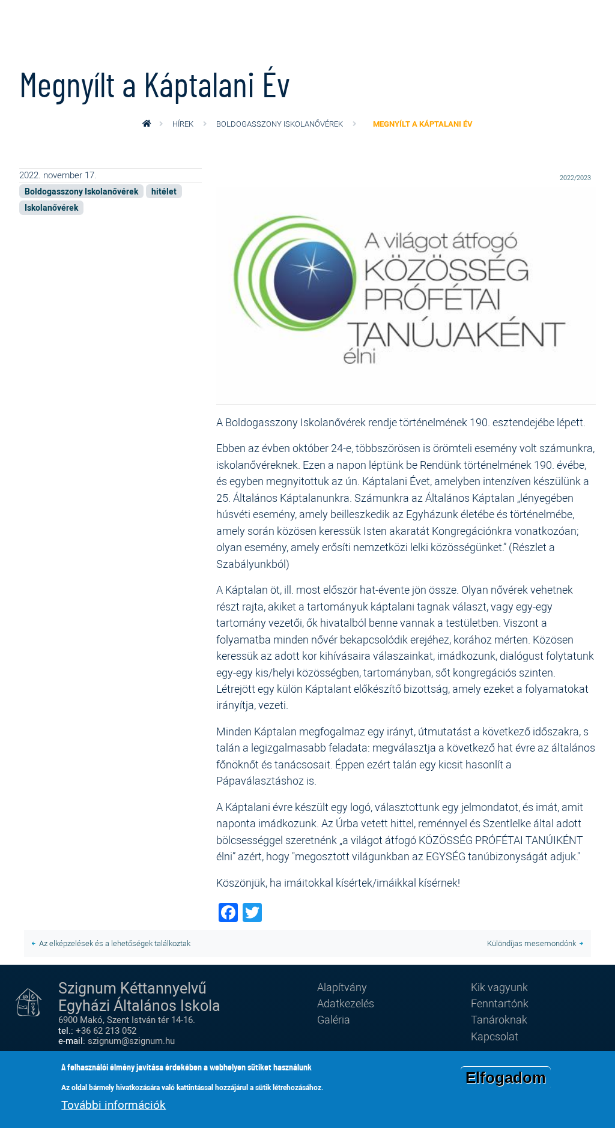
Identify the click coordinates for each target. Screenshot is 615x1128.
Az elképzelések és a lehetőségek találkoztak (114, 943)
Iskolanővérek (51, 207)
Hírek (182, 123)
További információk (113, 1104)
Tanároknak (499, 1019)
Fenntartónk (500, 1003)
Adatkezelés (345, 1003)
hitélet (164, 191)
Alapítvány (342, 987)
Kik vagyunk (499, 987)
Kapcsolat (494, 1036)
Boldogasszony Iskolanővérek (279, 123)
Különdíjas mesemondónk (531, 943)
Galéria (333, 1019)
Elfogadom (505, 1077)
